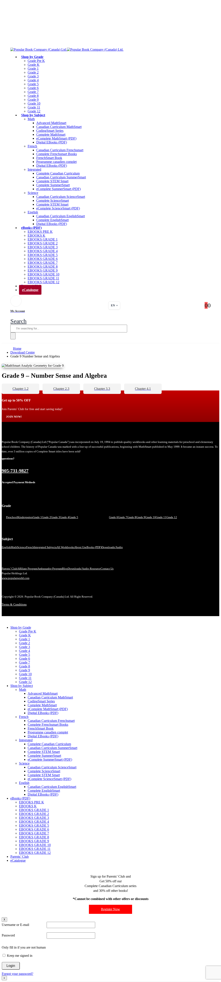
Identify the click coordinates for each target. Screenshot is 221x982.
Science (33, 193)
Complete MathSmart (50, 134)
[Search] (13, 335)
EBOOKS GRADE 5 (43, 255)
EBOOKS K (36, 235)
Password (8, 935)
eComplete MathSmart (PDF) (56, 138)
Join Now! (14, 416)
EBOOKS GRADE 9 (43, 270)
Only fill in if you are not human (24, 947)
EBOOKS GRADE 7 (43, 262)
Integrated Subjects (45, 547)
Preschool (11, 517)
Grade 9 (33, 99)
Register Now (110, 909)
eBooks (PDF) (31, 228)
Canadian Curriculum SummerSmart (61, 177)
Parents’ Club (9, 568)
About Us (79, 547)
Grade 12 (171, 517)
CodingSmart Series (49, 130)
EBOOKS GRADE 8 (43, 266)
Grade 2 (33, 72)
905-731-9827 (15, 470)
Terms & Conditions (14, 604)
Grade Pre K (36, 61)
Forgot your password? (17, 974)
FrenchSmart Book (49, 158)
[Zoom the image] (110, 434)
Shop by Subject (33, 115)
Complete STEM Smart (52, 181)
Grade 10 (34, 103)
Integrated (34, 169)
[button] (18, 321)
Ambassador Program (49, 568)
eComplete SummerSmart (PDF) (58, 189)
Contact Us (107, 568)
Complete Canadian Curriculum (58, 173)
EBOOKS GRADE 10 (43, 274)
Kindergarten (25, 517)
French (32, 146)
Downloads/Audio (112, 547)
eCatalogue (30, 290)
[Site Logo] (66, 49)
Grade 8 (33, 96)
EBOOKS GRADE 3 (43, 247)
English (33, 212)
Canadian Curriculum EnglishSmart (60, 216)
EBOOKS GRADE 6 (43, 259)
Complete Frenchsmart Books (56, 154)
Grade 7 (33, 92)
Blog (65, 568)
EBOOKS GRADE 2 (43, 243)
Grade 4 (33, 80)
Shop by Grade (32, 57)
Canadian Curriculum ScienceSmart (60, 196)
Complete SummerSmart (53, 185)
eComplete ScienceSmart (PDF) (58, 208)
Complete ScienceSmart (52, 200)
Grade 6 (33, 88)
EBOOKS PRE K (40, 231)
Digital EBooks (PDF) (51, 142)
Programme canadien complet (56, 162)
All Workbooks (65, 547)
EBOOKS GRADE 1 (43, 239)
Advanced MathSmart (51, 123)
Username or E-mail (15, 925)
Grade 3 (33, 76)
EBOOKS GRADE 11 (43, 278)
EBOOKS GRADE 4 (43, 251)
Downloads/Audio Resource (84, 568)
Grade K (33, 64)
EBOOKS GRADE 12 (35, 853)
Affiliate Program (27, 568)
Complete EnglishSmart (52, 220)
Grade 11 (34, 107)
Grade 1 (33, 68)
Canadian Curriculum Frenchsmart (59, 150)
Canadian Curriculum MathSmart (59, 127)
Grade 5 (33, 84)
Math (31, 119)
